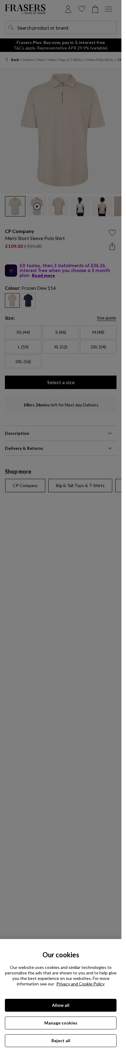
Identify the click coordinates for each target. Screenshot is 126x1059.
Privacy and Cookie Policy (80, 983)
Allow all (60, 1005)
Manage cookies (60, 1022)
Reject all (60, 1040)
